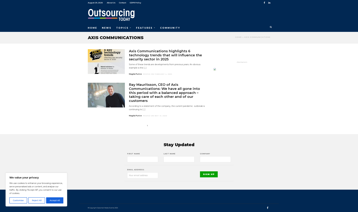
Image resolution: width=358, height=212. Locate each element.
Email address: (136, 170)
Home (238, 37)
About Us (111, 3)
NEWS (106, 28)
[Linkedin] (269, 3)
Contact (122, 3)
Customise (18, 200)
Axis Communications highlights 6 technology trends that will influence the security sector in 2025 (165, 55)
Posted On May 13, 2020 (155, 116)
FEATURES (144, 28)
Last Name (170, 154)
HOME (92, 28)
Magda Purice (135, 74)
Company (205, 154)
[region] (36, 189)
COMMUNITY (170, 28)
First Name (133, 154)
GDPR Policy (135, 3)
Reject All (37, 200)
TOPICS (122, 28)
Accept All (55, 200)
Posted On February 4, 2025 (157, 74)
